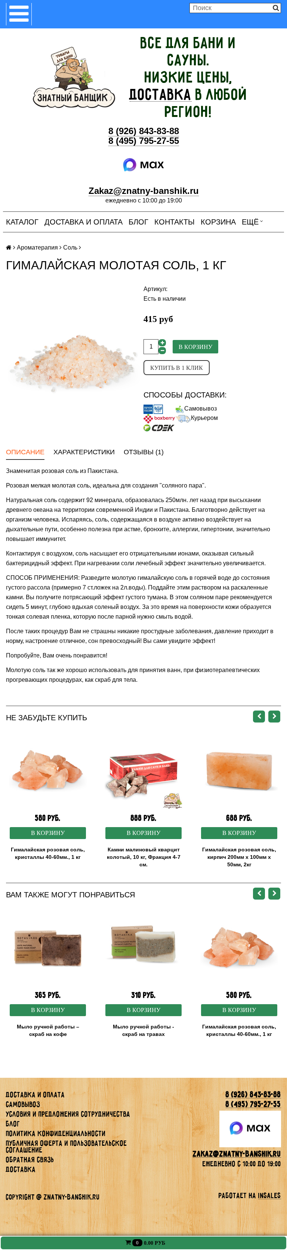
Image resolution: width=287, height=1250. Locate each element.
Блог (138, 222)
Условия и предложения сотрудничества (68, 1114)
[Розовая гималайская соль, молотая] (75, 360)
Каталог (22, 222)
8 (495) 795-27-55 (143, 141)
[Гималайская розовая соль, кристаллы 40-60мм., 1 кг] (48, 771)
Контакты (174, 222)
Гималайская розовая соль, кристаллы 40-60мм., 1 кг (48, 853)
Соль (70, 247)
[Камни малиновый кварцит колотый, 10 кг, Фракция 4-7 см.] (143, 771)
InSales (269, 1195)
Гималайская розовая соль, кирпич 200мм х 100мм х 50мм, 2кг (239, 857)
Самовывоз (200, 408)
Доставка (21, 1169)
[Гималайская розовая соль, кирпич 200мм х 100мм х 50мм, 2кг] (239, 771)
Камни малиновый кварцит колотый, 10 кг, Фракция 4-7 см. (143, 857)
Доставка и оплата (83, 222)
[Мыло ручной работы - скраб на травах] (143, 948)
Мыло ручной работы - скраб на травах (143, 1030)
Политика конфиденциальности (56, 1133)
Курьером (204, 418)
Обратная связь (30, 1159)
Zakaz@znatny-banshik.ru (144, 191)
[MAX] (144, 165)
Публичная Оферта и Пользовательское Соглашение (66, 1146)
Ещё (250, 222)
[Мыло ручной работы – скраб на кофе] (48, 948)
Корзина (218, 222)
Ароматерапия (37, 247)
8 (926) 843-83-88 (143, 131)
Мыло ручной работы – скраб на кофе (48, 1030)
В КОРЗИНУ (48, 833)
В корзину (195, 347)
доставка (161, 94)
